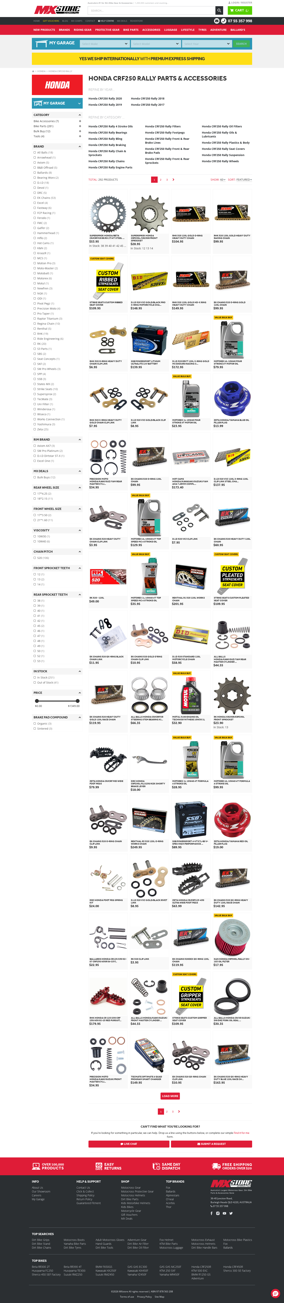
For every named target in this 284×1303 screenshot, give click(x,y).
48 (40, 641)
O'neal (170, 1199)
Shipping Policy (85, 1195)
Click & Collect (85, 1191)
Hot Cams (45, 243)
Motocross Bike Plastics (237, 1240)
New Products (44, 30)
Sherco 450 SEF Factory (46, 1274)
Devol (42, 188)
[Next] (173, 180)
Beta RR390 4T (73, 1267)
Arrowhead (46, 157)
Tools (39, 136)
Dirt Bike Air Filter (138, 1244)
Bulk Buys (46, 477)
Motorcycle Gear (131, 1211)
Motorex (44, 278)
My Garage (38, 1199)
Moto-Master (47, 268)
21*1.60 (45, 520)
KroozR (43, 253)
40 (40, 610)
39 (40, 605)
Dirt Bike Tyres (72, 1247)
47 (40, 636)
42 (40, 621)
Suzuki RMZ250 (73, 1274)
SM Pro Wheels (48, 369)
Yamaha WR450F (169, 1274)
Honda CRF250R (201, 1267)
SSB (41, 379)
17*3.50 (44, 515)
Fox (168, 1187)
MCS (42, 258)
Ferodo (43, 218)
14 (40, 584)
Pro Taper (45, 313)
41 (40, 616)
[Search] (219, 10)
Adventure (218, 30)
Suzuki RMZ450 (105, 1274)
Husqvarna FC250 (42, 1270)
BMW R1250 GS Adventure (201, 1276)
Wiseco (43, 414)
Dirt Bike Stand (41, 1244)
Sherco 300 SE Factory (237, 1270)
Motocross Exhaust (203, 1240)
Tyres (202, 30)
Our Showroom (41, 1191)
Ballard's (237, 30)
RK (41, 344)
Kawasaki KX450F (138, 1270)
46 (40, 631)
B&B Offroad (47, 167)
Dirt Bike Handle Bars (204, 1247)
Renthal (44, 328)
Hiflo (42, 238)
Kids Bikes (127, 1207)
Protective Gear (107, 30)
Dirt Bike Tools (104, 1247)
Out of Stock (47, 682)
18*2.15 (45, 498)
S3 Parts (44, 349)
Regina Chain (48, 323)
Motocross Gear (131, 1187)
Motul (43, 283)
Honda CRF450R (233, 1267)
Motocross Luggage (171, 1247)
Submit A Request (213, 1144)
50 (40, 651)
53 (40, 661)
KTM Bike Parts (169, 1244)
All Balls (45, 152)
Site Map (159, 1296)
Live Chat (130, 1144)
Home (36, 20)
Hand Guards (103, 1244)
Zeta (42, 429)
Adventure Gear (137, 1240)
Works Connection (51, 419)
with (142, 58)
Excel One (45, 461)
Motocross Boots (74, 1240)
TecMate (44, 399)
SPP (41, 374)
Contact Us (83, 1187)
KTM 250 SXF (167, 1270)
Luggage (170, 30)
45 (40, 626)
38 (40, 600)
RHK (42, 333)
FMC (42, 223)
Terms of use (127, 1296)
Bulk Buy (42, 131)
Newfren (44, 288)
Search (241, 43)
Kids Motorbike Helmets (135, 1203)
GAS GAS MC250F (170, 1267)
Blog (65, 20)
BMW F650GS (104, 1267)
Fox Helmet (166, 1240)
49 (40, 646)
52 (40, 656)
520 (43, 558)
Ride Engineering (50, 339)
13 (40, 579)
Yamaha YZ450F (137, 1274)
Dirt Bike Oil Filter (138, 1247)
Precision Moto (48, 308)
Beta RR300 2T (41, 1267)
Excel (42, 203)
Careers (36, 1195)
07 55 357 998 (240, 20)
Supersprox (46, 394)
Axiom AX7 (46, 446)
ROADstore (136, 20)
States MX (45, 384)
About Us (37, 1187)
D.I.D (43, 182)
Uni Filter (45, 404)
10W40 (43, 541)
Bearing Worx (48, 177)
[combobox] (105, 44)
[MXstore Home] (231, 1184)
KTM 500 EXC (199, 1270)
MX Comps (76, 20)
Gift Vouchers (51, 20)
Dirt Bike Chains (41, 1247)
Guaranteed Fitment (89, 1203)
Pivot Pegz (45, 303)
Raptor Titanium (49, 318)
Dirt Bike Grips (40, 1240)
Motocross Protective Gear (137, 1191)
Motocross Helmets (133, 1195)
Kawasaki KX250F (106, 1270)
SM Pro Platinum (50, 451)
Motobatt (45, 273)
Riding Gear (82, 30)
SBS (41, 354)
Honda (41, 71)
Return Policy (84, 1199)
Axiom (43, 162)
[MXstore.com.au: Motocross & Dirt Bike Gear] (57, 10)
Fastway (44, 208)
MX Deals (122, 20)
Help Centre (107, 20)
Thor (168, 1207)
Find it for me (241, 1132)
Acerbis (170, 1203)
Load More (170, 1096)
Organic (44, 723)
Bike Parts (131, 30)
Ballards (44, 172)
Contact (90, 20)
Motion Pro (46, 263)
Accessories (151, 30)
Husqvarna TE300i (74, 1270)
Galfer (43, 228)
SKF (41, 364)
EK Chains (46, 198)
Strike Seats (47, 389)
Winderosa (46, 409)
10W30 (43, 536)
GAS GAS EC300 (137, 1267)
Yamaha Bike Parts (75, 1244)
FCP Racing (46, 213)
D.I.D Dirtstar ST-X (50, 456)
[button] (275, 1293)
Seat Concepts (48, 359)
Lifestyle (188, 30)
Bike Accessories (46, 121)
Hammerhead (48, 233)
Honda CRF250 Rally (60, 71)
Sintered (44, 728)
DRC (42, 193)
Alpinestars (172, 1195)
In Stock (45, 677)
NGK (42, 293)
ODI (41, 298)
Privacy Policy (144, 1296)
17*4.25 (44, 493)
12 (40, 574)
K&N (42, 248)
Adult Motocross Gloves (110, 1240)
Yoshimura (46, 424)
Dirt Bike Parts (130, 1199)
